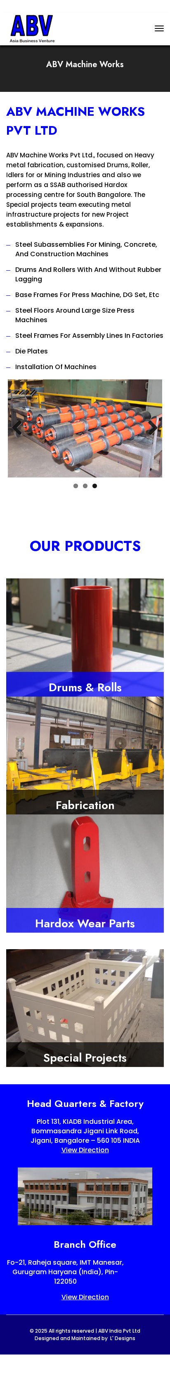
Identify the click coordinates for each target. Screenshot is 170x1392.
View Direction (85, 1150)
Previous (20, 428)
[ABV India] (32, 28)
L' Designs (122, 1338)
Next (150, 428)
